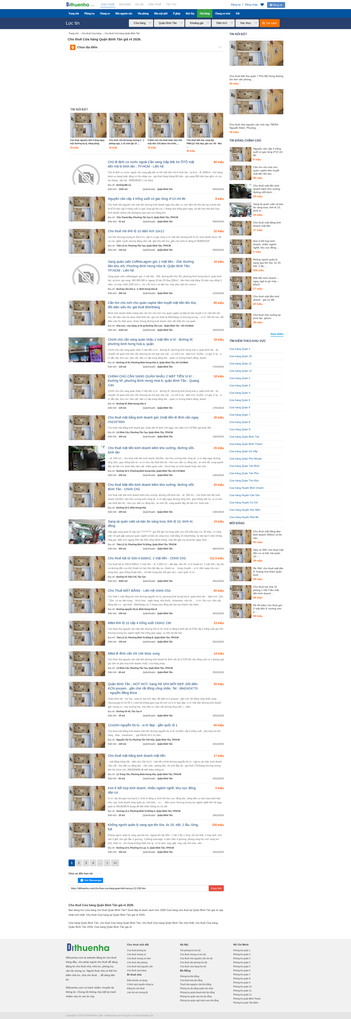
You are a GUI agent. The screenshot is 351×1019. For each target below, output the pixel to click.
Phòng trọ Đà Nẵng (189, 976)
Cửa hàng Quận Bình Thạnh (245, 443)
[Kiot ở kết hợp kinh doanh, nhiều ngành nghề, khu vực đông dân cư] (240, 246)
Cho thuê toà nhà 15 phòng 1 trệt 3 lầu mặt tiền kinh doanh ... (266, 590)
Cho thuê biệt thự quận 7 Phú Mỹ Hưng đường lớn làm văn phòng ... (256, 78)
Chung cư (105, 13)
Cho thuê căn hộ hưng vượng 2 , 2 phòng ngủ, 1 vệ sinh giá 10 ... (126, 142)
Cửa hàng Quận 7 (239, 414)
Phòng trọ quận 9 (241, 982)
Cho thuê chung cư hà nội (193, 954)
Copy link (216, 888)
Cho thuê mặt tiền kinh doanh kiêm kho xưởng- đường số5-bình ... (267, 189)
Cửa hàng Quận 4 (239, 392)
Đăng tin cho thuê (136, 988)
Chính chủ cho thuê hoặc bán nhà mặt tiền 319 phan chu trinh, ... (165, 142)
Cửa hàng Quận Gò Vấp (243, 451)
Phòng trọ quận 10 (242, 986)
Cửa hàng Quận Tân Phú (244, 473)
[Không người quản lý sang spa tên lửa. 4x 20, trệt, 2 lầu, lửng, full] (240, 265)
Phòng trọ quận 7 (241, 974)
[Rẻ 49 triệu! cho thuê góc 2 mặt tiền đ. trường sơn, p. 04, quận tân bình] (240, 611)
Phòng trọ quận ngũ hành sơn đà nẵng (199, 1000)
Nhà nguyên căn (123, 13)
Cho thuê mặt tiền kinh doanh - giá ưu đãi (266, 298)
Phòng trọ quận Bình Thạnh (247, 998)
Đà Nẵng (185, 970)
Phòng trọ (89, 13)
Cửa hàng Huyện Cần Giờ (244, 495)
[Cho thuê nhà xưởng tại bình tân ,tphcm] (240, 320)
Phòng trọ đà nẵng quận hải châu (196, 988)
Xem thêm (277, 334)
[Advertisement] (146, 78)
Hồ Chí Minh (241, 944)
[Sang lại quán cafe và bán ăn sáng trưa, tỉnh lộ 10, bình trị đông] (240, 209)
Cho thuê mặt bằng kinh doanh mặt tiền (136, 756)
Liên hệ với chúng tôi (137, 992)
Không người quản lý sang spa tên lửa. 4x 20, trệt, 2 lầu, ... (267, 263)
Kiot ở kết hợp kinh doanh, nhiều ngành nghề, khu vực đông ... (266, 244)
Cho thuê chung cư (136, 954)
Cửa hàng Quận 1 (239, 348)
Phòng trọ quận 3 (241, 958)
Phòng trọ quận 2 (241, 954)
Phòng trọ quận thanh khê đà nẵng (197, 992)
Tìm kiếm (271, 23)
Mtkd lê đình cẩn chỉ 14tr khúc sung (134, 653)
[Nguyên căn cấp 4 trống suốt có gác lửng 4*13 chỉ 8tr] (240, 154)
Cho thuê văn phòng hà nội (193, 962)
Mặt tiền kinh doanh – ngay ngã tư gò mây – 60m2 (266, 281)
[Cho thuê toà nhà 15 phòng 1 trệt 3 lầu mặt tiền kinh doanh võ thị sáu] (240, 592)
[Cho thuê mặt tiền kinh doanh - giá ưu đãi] (240, 302)
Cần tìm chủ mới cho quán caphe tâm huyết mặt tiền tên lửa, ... (266, 170)
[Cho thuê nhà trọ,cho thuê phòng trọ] (80, 6)
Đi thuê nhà (134, 974)
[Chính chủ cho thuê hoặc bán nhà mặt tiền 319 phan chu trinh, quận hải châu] (166, 125)
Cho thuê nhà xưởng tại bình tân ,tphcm (267, 316)
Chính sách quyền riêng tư (140, 984)
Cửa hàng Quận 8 (239, 422)
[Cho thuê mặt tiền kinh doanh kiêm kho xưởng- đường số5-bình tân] (240, 191)
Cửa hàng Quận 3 (239, 385)
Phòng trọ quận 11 (242, 990)
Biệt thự (190, 13)
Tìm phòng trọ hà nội (190, 950)
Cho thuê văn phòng (137, 962)
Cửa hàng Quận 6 (239, 407)
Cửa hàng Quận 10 (240, 356)
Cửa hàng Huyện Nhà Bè (243, 517)
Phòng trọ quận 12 (242, 994)
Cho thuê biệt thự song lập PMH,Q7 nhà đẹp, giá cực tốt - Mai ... (204, 143)
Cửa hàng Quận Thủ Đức (244, 480)
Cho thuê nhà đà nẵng (191, 980)
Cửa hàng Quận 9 (239, 429)
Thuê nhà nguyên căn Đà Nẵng (195, 984)
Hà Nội (184, 944)
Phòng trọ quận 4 (241, 962)
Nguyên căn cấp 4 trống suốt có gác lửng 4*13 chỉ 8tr (147, 199)
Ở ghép (176, 13)
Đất (238, 13)
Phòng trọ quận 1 (241, 950)
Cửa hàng (205, 13)
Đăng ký (236, 4)
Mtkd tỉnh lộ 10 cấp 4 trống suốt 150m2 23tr (139, 623)
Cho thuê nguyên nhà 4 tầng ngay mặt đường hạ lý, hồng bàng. (87, 142)
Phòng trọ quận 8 (241, 978)
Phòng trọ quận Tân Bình (245, 1002)
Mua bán (125, 4)
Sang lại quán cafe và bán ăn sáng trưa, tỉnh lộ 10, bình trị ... (268, 207)
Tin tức (171, 4)
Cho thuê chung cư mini (139, 958)
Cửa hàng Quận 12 (240, 370)
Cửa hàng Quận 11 (240, 363)
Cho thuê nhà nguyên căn (140, 966)
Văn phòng (143, 13)
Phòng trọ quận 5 (241, 966)
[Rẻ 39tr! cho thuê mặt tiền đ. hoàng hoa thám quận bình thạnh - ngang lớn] (240, 574)
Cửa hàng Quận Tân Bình (244, 465)
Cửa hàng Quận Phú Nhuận (245, 458)
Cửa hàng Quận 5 (239, 400)
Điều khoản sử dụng (137, 980)
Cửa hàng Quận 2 (239, 378)
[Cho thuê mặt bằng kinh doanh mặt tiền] (240, 228)
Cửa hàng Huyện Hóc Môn (244, 509)
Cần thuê (154, 4)
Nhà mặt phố (160, 13)
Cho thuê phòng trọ (136, 950)
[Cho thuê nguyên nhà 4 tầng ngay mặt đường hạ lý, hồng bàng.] (88, 125)
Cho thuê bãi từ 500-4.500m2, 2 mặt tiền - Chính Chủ (147, 558)
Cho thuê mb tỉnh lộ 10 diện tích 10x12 (136, 231)
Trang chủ (74, 13)
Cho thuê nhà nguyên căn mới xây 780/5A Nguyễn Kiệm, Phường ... (253, 126)
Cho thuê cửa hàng (136, 970)
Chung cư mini (222, 13)
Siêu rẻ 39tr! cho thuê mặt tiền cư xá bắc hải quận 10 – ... (268, 553)
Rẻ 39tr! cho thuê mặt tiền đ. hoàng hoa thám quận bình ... (268, 571)
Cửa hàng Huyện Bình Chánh (246, 487)
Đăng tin (277, 4)
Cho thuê (107, 4)
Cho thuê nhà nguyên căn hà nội (196, 958)
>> (115, 862)
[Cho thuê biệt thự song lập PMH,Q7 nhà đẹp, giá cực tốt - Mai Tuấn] (205, 125)
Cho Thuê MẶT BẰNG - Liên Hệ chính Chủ (139, 590)
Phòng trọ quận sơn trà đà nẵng (196, 996)
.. (100, 862)
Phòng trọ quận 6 (241, 970)
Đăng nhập (251, 4)
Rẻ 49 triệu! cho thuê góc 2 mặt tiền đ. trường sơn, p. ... (267, 608)
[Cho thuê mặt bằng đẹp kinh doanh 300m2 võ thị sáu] (240, 537)
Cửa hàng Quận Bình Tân (244, 436)
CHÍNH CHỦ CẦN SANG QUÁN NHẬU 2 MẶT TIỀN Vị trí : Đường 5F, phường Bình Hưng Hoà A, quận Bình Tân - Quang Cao (153, 380)
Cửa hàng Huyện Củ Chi (243, 502)
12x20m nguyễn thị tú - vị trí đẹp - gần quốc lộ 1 (143, 725)
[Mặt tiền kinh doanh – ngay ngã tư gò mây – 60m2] (240, 283)
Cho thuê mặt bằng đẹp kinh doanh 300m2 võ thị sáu (267, 534)
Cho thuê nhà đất (138, 944)
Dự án (139, 4)
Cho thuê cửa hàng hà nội (193, 966)
